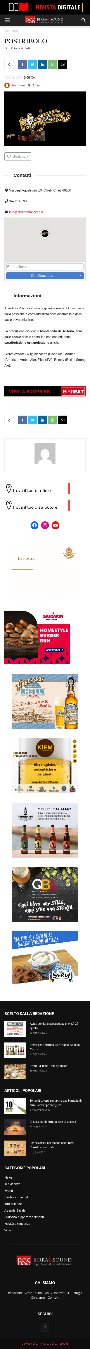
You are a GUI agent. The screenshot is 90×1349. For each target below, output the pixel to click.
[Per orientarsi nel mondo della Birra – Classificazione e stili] (15, 1148)
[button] (84, 20)
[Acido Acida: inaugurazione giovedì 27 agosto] (15, 1029)
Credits (63, 1343)
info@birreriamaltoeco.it (26, 212)
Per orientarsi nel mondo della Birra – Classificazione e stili (53, 1145)
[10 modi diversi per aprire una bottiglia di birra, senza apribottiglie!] (15, 1106)
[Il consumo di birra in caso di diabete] (15, 1127)
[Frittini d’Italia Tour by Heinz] (15, 1071)
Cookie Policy (30, 1343)
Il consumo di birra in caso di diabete (53, 1121)
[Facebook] (45, 1327)
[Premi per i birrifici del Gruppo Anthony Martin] (15, 1050)
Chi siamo (38, 1297)
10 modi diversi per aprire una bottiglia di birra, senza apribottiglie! (56, 1102)
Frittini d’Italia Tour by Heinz (48, 1066)
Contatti (53, 1297)
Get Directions (42, 275)
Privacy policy (48, 1343)
